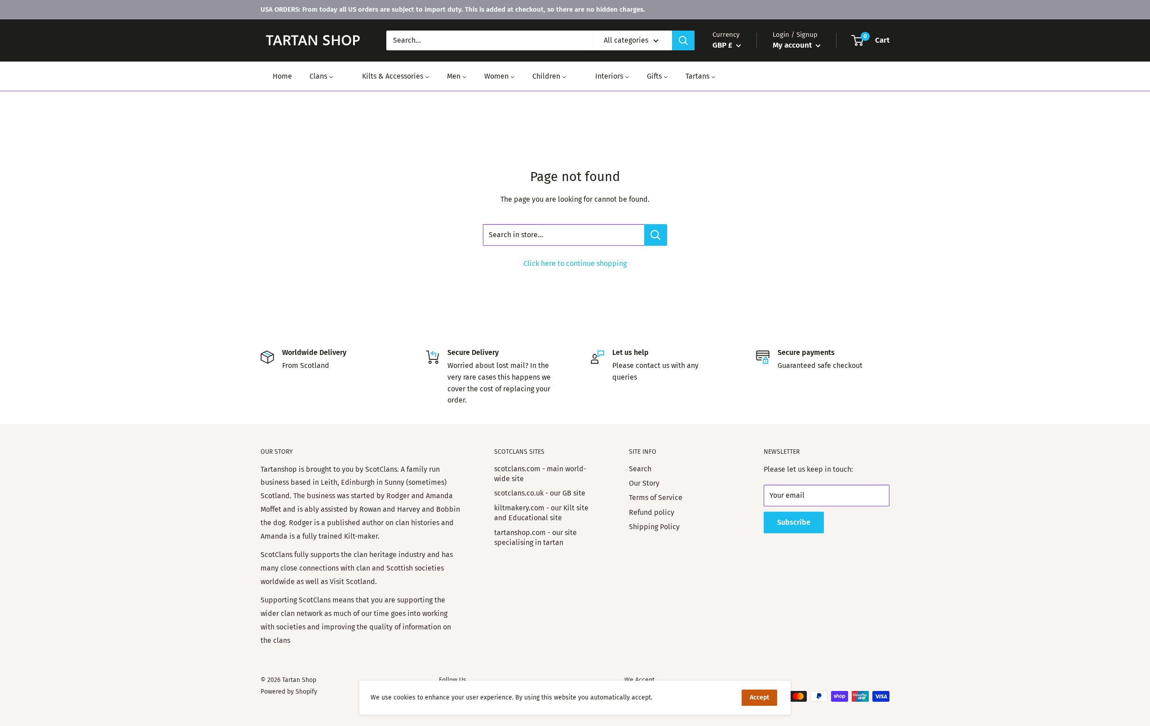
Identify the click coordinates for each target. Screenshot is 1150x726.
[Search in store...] (655, 235)
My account (793, 45)
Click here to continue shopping (575, 263)
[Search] (683, 40)
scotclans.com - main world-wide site (540, 474)
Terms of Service (655, 497)
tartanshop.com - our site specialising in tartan (535, 537)
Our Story (644, 483)
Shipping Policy (654, 526)
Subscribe (793, 522)
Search (640, 469)
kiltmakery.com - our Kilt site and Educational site (541, 513)
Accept (759, 697)
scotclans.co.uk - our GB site (539, 493)
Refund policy (651, 512)
